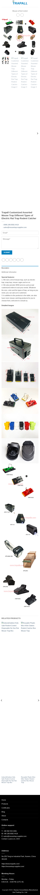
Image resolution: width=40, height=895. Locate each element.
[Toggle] (37, 804)
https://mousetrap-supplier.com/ (13, 866)
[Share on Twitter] (11, 260)
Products (5, 804)
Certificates (6, 808)
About (4, 816)
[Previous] (5, 37)
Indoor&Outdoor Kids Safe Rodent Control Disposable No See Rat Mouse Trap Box (9, 779)
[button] (3, 3)
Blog (3, 812)
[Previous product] (22, 15)
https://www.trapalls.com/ (10, 864)
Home (4, 800)
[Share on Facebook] (7, 260)
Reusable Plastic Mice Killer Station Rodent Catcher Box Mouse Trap (28, 779)
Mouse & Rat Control (20, 11)
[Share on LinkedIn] (22, 260)
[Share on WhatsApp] (3, 260)
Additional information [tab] (9, 272)
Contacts (5, 820)
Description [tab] (5, 268)
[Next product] (17, 15)
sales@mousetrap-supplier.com (15, 227)
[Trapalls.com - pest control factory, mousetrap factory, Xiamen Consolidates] (20, 3)
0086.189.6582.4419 (11, 225)
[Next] (35, 37)
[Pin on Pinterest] (18, 260)
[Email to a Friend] (14, 260)
